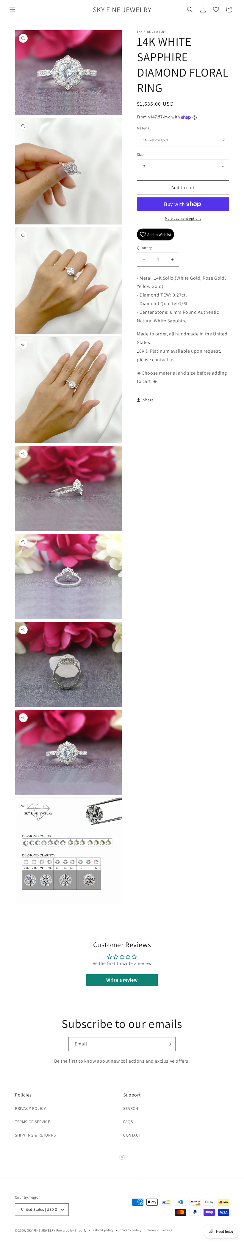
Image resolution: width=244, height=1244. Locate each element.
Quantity (144, 247)
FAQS (128, 1121)
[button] (12, 9)
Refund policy (103, 1230)
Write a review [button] (121, 980)
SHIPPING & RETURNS (35, 1135)
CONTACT (132, 1135)
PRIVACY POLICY (30, 1108)
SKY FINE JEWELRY (41, 1230)
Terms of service (159, 1230)
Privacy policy (131, 1230)
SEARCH (130, 1108)
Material (144, 128)
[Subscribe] (168, 1044)
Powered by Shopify (71, 1230)
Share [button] (148, 399)
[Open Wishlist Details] (216, 9)
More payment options (183, 218)
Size (140, 154)
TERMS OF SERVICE (32, 1121)
